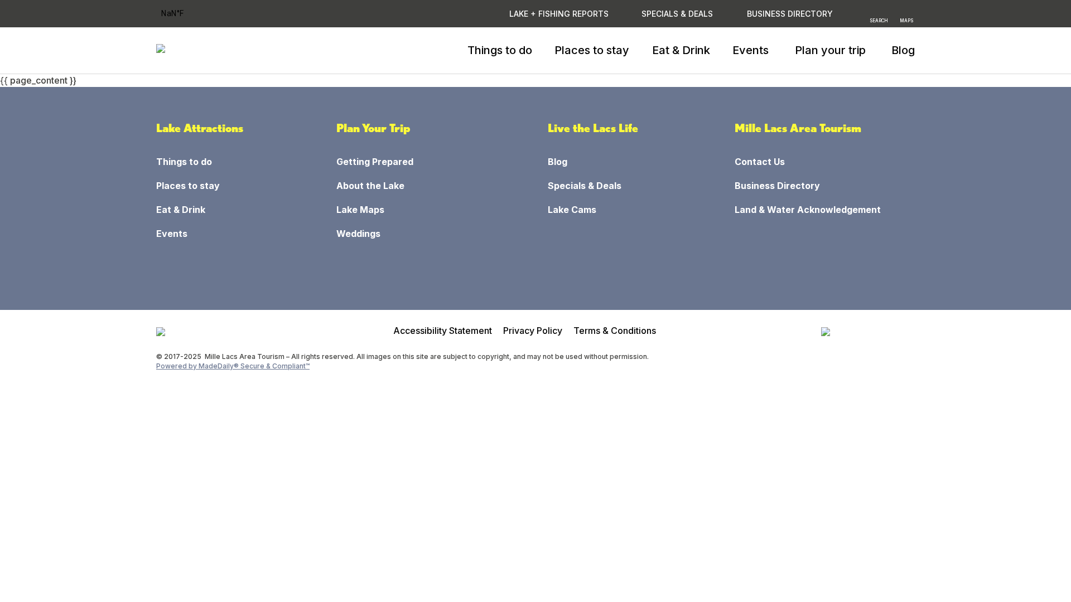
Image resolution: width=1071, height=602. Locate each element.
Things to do (499, 50)
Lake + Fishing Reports (559, 13)
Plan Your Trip (373, 128)
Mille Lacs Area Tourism (798, 128)
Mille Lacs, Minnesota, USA (187, 13)
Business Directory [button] (790, 13)
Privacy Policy (532, 330)
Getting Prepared (374, 161)
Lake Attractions (199, 128)
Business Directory (777, 185)
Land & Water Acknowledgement (808, 209)
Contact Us (760, 161)
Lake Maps (360, 209)
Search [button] (879, 20)
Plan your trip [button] (830, 50)
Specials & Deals (677, 13)
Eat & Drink (681, 50)
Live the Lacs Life (593, 128)
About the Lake (370, 185)
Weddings (358, 233)
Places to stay (591, 50)
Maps (906, 20)
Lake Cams (572, 209)
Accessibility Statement (442, 330)
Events (171, 233)
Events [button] (750, 50)
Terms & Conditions (614, 330)
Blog (903, 50)
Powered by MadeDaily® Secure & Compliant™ (233, 366)
